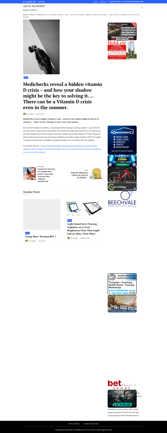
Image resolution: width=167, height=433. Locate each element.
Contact (103, 2)
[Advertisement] (122, 88)
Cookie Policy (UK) (91, 423)
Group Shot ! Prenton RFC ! (40, 236)
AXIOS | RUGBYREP (34, 6)
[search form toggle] (142, 7)
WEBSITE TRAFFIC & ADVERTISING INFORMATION (126, 2)
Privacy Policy (74, 423)
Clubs (95, 2)
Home (26, 78)
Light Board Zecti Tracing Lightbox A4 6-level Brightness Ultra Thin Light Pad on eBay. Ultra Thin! (83, 228)
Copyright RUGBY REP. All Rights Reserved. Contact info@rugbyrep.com (83, 430)
